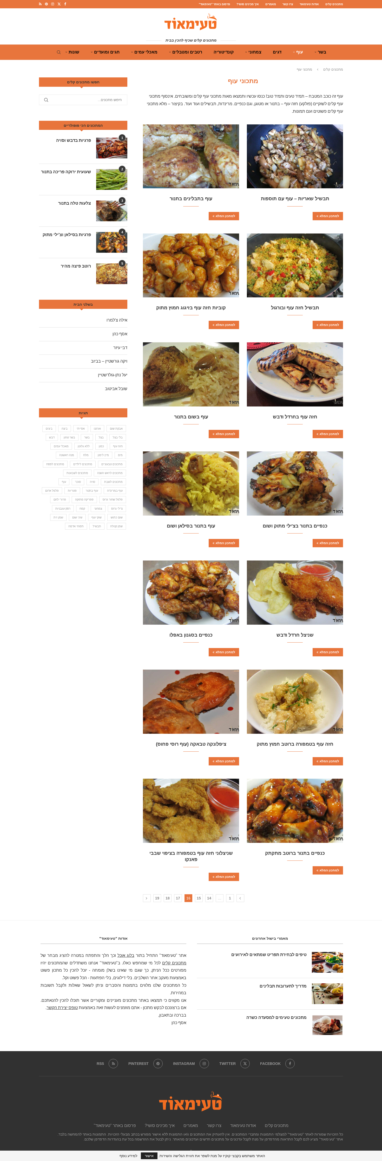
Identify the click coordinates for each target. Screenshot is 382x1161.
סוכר (78, 481)
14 (209, 898)
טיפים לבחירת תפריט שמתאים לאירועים (269, 954)
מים (120, 455)
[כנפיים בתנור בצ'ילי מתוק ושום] (295, 483)
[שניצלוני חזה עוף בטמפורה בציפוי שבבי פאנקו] (191, 811)
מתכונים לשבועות (77, 473)
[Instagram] (52, 4)
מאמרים (270, 4)
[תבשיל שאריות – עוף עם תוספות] (295, 156)
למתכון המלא (329, 216)
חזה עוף (118, 446)
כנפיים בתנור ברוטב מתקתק (295, 853)
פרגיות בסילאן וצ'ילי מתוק (67, 234)
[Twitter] (59, 4)
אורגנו (97, 428)
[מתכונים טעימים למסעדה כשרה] (327, 1025)
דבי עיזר (120, 347)
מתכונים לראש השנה (110, 473)
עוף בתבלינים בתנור (191, 198)
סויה (92, 481)
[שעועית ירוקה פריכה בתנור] (111, 179)
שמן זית (58, 517)
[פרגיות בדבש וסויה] (111, 148)
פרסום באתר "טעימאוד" (214, 4)
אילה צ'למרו (117, 320)
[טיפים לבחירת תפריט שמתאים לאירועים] (327, 962)
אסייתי (81, 428)
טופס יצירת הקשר (62, 1007)
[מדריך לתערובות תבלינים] (327, 993)
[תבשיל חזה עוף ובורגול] (295, 265)
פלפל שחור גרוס (113, 499)
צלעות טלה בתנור (74, 203)
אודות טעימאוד (309, 4)
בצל (101, 437)
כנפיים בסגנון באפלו (191, 635)
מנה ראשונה (66, 455)
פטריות (72, 490)
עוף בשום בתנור (191, 416)
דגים (277, 52)
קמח (82, 508)
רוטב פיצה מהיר (76, 266)
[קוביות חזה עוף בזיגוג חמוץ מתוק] (191, 265)
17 (178, 898)
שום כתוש (117, 517)
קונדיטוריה (224, 52)
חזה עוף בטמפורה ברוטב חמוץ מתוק (295, 744)
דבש (52, 437)
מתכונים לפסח (55, 464)
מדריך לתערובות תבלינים (283, 986)
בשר (322, 52)
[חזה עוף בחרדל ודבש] (295, 374)
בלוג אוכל (125, 955)
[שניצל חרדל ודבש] (295, 593)
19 (157, 898)
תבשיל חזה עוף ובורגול (295, 307)
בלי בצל (118, 437)
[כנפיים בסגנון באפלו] (191, 593)
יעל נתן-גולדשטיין (112, 375)
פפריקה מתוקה (84, 499)
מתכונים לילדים (82, 464)
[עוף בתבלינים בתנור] (191, 156)
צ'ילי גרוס (117, 508)
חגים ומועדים (107, 52)
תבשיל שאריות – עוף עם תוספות (295, 198)
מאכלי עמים (145, 52)
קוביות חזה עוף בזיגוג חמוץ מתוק (191, 307)
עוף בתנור (92, 490)
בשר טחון (69, 437)
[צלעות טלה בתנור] (111, 211)
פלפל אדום (52, 490)
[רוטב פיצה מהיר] (111, 273)
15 (199, 898)
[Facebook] (65, 4)
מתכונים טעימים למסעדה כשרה (276, 1017)
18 (168, 898)
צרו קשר (287, 4)
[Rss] (40, 4)
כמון (101, 446)
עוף (299, 52)
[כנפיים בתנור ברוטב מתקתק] (295, 811)
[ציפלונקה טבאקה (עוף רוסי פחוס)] (191, 702)
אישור (149, 1156)
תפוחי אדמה (76, 526)
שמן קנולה (116, 526)
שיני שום (77, 517)
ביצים (49, 428)
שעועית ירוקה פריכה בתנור (66, 172)
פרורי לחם (60, 499)
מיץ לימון (103, 455)
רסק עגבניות (62, 508)
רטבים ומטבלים (187, 52)
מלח (86, 455)
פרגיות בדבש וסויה (73, 140)
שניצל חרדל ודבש (295, 635)
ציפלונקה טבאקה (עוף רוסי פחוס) (191, 744)
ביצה (65, 428)
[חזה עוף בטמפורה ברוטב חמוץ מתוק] (295, 702)
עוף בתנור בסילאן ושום (191, 526)
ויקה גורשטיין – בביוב (109, 361)
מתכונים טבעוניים (112, 464)
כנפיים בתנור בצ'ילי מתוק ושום (295, 526)
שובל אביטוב (116, 388)
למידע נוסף (128, 1156)
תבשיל (97, 526)
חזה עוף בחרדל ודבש (295, 416)
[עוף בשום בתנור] (191, 374)
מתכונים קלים (334, 4)
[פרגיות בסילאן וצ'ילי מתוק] (111, 242)
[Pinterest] (46, 4)
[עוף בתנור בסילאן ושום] (191, 483)
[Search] (58, 52)
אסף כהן (120, 334)
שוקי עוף (96, 517)
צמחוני (254, 52)
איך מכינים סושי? (247, 4)
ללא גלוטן (84, 446)
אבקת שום (116, 428)
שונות (74, 52)
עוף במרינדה (115, 490)
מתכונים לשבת (113, 481)
